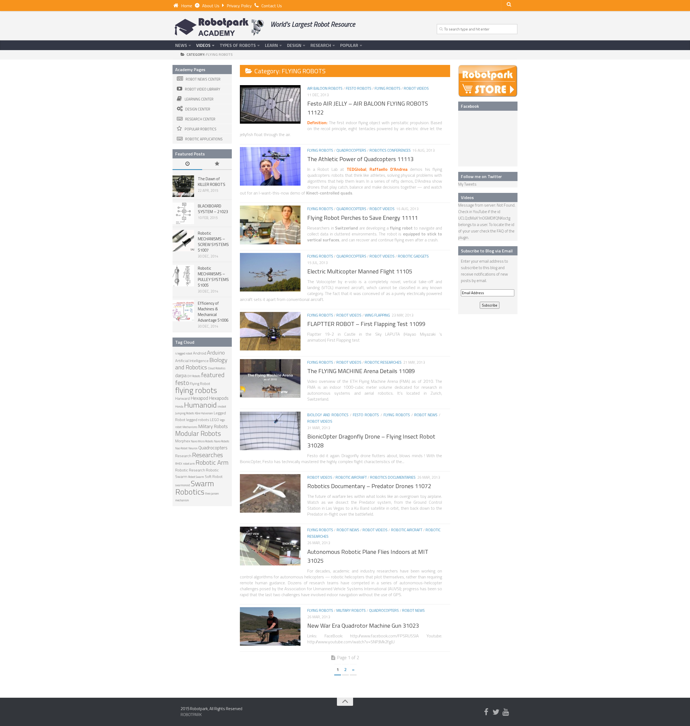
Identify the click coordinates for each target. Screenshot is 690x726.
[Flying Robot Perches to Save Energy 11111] (270, 225)
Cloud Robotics (216, 368)
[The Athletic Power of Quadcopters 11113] (270, 166)
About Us (210, 5)
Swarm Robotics (194, 487)
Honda (179, 406)
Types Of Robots (238, 45)
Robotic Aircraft (351, 477)
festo (182, 382)
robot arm (189, 463)
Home (186, 5)
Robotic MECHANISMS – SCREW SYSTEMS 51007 (213, 241)
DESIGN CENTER (197, 109)
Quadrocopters (351, 150)
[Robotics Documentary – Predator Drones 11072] (270, 493)
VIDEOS (203, 45)
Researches (207, 455)
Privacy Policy (239, 5)
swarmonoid (182, 485)
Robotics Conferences (390, 150)
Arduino (216, 352)
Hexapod (199, 398)
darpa (181, 375)
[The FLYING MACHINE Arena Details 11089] (270, 378)
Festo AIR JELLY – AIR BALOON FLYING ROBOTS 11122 (367, 108)
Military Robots (351, 610)
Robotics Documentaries (393, 477)
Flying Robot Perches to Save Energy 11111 (362, 217)
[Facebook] (486, 712)
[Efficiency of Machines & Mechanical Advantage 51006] (183, 310)
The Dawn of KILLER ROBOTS (211, 181)
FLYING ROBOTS (388, 88)
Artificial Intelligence (192, 361)
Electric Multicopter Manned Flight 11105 (359, 271)
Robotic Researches (383, 362)
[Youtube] (505, 712)
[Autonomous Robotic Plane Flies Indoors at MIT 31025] (270, 546)
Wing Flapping (377, 315)
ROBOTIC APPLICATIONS (204, 139)
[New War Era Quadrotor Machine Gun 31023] (270, 626)
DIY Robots (193, 376)
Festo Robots (358, 88)
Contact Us (271, 5)
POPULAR (349, 45)
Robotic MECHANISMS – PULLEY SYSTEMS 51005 (213, 276)
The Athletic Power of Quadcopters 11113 (360, 159)
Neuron (193, 448)
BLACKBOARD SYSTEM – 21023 (213, 209)
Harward (182, 398)
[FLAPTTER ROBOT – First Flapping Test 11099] (270, 331)
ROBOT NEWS (425, 415)
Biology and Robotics (328, 415)
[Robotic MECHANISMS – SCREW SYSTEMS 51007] (183, 240)
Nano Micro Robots (202, 441)
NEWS (181, 45)
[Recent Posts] (187, 164)
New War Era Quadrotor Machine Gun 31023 (363, 625)
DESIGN (294, 45)
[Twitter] (496, 712)
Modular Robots (198, 433)
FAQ (500, 231)
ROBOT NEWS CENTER (203, 79)
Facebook (470, 106)
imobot (222, 406)
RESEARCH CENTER (200, 119)
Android (199, 353)
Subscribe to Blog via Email (487, 251)
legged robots (197, 420)
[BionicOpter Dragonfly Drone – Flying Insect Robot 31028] (270, 431)
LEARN (271, 45)
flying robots (196, 390)
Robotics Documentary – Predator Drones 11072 (369, 486)
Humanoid (200, 405)
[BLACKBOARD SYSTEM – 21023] (183, 213)
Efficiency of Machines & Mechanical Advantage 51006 (213, 311)
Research (183, 456)
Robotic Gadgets (413, 256)
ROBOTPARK (191, 714)
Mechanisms (189, 427)
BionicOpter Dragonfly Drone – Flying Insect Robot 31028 (371, 441)
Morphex (182, 441)
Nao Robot (181, 448)
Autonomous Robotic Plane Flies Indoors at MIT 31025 (367, 556)
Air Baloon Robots (325, 88)
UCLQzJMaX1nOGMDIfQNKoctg (484, 218)
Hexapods (219, 398)
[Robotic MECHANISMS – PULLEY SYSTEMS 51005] (183, 275)
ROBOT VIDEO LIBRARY (202, 89)
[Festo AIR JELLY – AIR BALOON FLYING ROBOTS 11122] (270, 104)
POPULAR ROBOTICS (200, 129)
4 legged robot (183, 353)
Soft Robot (214, 477)
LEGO (214, 420)
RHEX (178, 463)
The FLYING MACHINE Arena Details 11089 (361, 371)
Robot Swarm (196, 477)
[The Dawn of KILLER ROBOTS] (183, 186)
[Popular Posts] (217, 164)
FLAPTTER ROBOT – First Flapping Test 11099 (366, 323)
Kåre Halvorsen (204, 413)
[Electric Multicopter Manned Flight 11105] (270, 272)
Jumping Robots (184, 413)
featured (213, 375)
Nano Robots (221, 441)
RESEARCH (320, 45)
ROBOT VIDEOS (416, 88)
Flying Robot (200, 384)
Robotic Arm (212, 462)
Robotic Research (190, 470)
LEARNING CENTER (199, 99)
